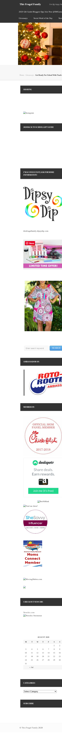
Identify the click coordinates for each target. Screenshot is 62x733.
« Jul (31, 667)
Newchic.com (28, 612)
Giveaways (23, 18)
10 (26, 653)
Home (22, 75)
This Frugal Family (30, 4)
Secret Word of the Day (43, 18)
